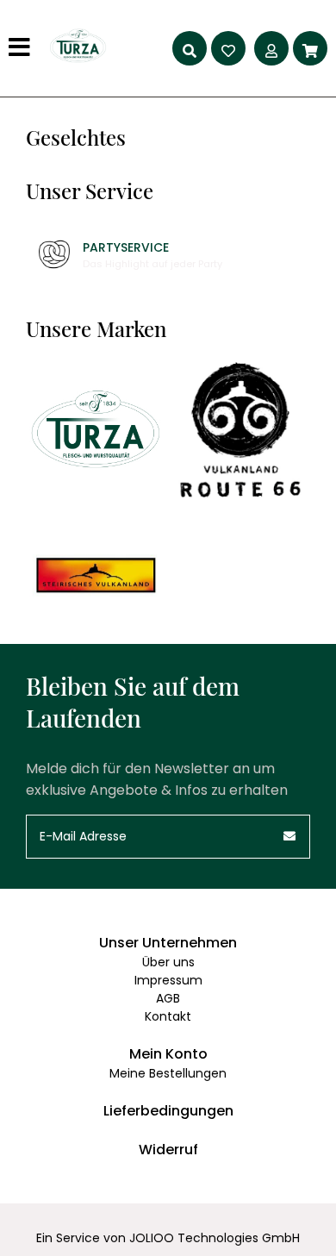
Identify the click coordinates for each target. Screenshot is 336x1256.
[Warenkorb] (310, 48)
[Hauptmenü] (21, 48)
